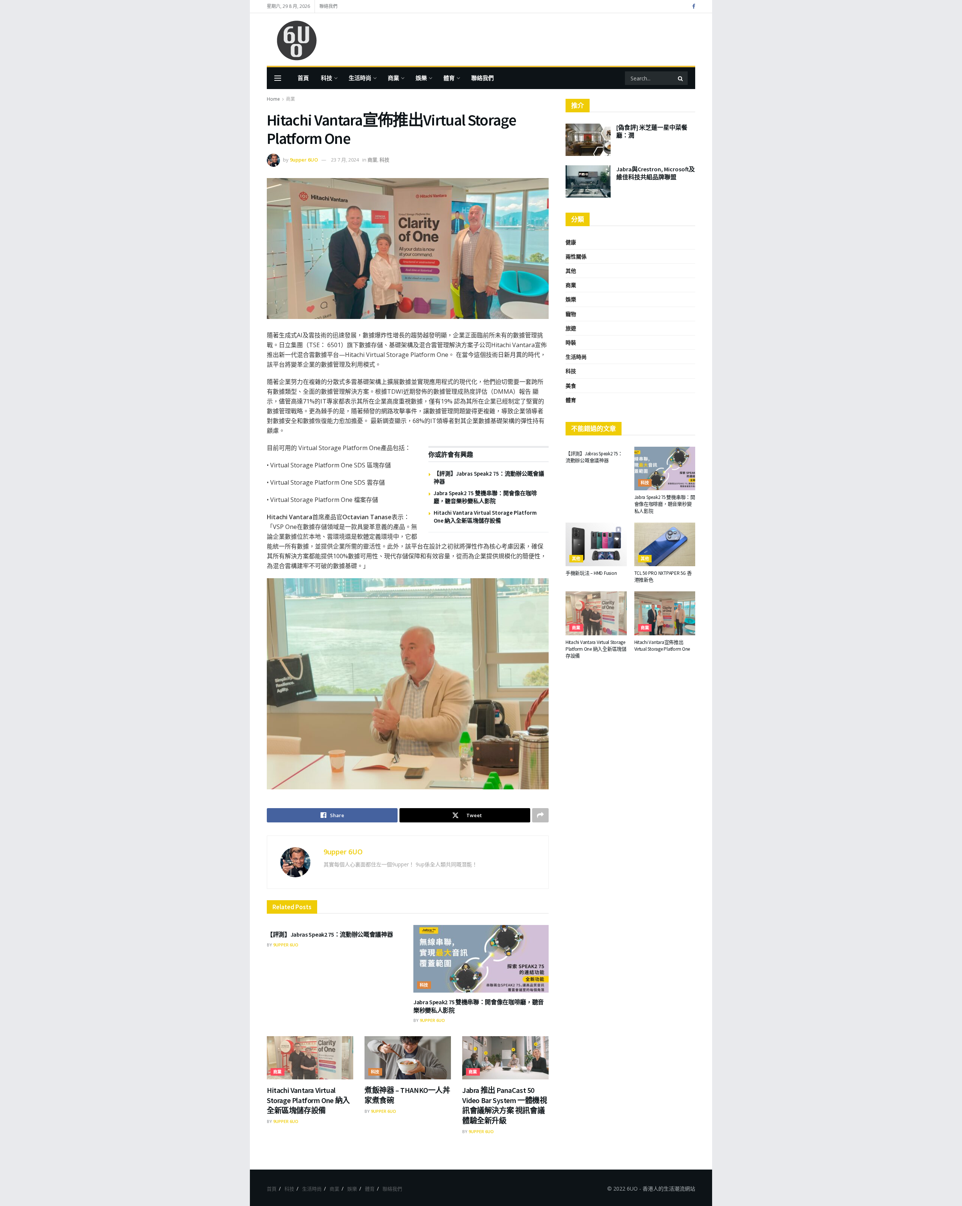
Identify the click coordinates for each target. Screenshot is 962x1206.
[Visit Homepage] (293, 39)
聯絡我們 (328, 6)
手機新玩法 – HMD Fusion (591, 573)
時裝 (571, 342)
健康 (571, 242)
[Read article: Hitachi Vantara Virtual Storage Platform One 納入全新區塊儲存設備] (310, 1057)
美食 (571, 385)
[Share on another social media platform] (540, 815)
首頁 (303, 78)
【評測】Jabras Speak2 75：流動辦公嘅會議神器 (330, 934)
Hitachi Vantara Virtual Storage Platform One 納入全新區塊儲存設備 (308, 1100)
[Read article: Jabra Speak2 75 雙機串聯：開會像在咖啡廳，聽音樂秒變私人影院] (481, 959)
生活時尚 (360, 78)
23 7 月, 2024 (345, 159)
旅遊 (571, 328)
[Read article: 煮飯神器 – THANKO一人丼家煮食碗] (408, 1057)
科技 (326, 78)
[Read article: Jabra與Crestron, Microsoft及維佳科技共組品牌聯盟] (588, 181)
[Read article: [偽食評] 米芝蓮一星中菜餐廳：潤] (588, 140)
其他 (571, 270)
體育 (449, 78)
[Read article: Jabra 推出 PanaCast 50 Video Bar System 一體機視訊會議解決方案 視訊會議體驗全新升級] (505, 1057)
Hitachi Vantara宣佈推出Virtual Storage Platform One (662, 645)
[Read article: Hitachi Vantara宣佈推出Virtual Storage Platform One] (665, 613)
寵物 (571, 313)
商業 (393, 78)
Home (273, 99)
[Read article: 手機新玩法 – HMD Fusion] (596, 544)
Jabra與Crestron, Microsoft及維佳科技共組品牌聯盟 (655, 173)
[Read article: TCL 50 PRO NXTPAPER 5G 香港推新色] (665, 544)
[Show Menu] (277, 78)
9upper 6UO (304, 159)
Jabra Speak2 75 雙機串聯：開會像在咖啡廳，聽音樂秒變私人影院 (664, 504)
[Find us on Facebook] (693, 6)
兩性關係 (576, 256)
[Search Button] (681, 78)
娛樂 (421, 78)
